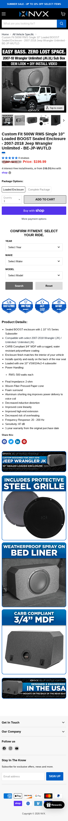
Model (9, 269)
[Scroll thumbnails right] (63, 120)
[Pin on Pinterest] (24, 441)
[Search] (61, 24)
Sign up (55, 776)
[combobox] (34, 247)
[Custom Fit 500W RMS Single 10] (7, 120)
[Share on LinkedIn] (17, 441)
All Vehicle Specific (23, 34)
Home (5, 34)
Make (9, 255)
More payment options (34, 218)
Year (8, 241)
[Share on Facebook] (4, 441)
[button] (10, 157)
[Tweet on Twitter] (11, 441)
